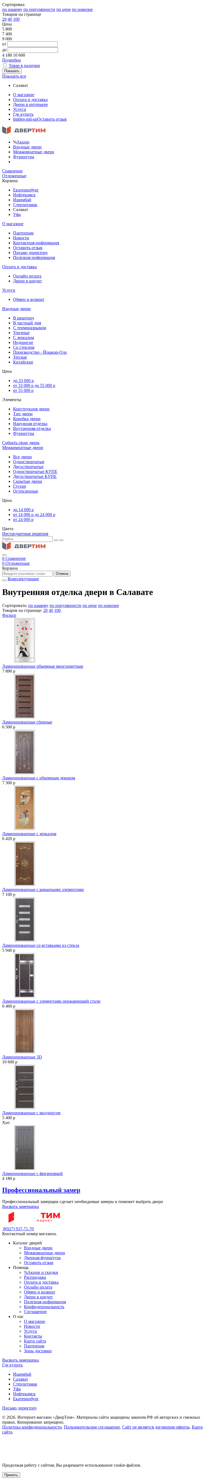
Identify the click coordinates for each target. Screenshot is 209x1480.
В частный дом (27, 323)
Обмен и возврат (28, 299)
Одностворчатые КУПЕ (35, 471)
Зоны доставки (38, 1350)
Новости (21, 238)
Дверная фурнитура (42, 1257)
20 (4, 19)
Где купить (23, 114)
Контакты (33, 1336)
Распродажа (35, 1277)
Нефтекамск (24, 195)
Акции (23, 142)
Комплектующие (23, 578)
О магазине (23, 94)
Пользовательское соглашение (92, 1427)
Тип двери (23, 413)
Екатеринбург (26, 190)
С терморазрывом (29, 327)
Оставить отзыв (40, 119)
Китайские (23, 362)
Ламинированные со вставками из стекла (40, 945)
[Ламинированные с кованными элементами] (104, 864)
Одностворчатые (28, 461)
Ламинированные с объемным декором (38, 778)
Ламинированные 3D (22, 1057)
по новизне (82, 9)
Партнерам (23, 233)
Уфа (17, 214)
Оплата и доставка (30, 99)
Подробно (11, 60)
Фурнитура (23, 156)
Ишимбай (22, 199)
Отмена (62, 574)
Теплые (20, 357)
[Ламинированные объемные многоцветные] (104, 641)
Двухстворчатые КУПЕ (35, 476)
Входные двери (27, 147)
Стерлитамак (25, 204)
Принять (11, 1475)
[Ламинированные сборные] (104, 697)
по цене (63, 9)
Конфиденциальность (44, 1306)
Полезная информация (34, 257)
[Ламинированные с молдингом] (104, 1087)
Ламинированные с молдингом (31, 1112)
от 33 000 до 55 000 (34, 385)
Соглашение (35, 1311)
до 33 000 (23, 380)
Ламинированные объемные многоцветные (42, 666)
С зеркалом (23, 337)
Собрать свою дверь (20, 442)
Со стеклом (23, 347)
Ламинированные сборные (27, 722)
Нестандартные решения (25, 533)
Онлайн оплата (27, 276)
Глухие (19, 486)
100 (16, 19)
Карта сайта (35, 1341)
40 (10, 19)
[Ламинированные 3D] (104, 1032)
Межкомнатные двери (33, 151)
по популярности (39, 9)
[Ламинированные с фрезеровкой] (104, 1148)
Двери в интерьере (30, 104)
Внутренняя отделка (32, 428)
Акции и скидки (41, 1272)
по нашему (12, 9)
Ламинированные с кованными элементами (43, 889)
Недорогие (23, 342)
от (4, 44)
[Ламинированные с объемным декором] (104, 753)
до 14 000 (23, 509)
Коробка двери (27, 418)
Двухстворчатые (28, 466)
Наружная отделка (30, 423)
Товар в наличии (24, 65)
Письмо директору (30, 252)
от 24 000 (23, 519)
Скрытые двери (27, 481)
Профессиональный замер (41, 1190)
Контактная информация (36, 242)
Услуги (19, 109)
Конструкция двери (31, 409)
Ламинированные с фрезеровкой (32, 1173)
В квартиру (23, 318)
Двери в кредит (27, 281)
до (4, 49)
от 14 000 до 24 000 (34, 514)
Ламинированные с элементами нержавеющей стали (51, 1001)
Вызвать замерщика (20, 1206)
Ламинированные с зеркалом (29, 833)
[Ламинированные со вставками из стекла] (104, 920)
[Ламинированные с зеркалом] (104, 808)
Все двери (22, 456)
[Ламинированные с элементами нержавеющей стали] (104, 976)
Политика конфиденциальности (32, 1427)
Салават (20, 1379)
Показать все (14, 76)
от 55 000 (23, 390)
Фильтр (9, 615)
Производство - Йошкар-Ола (40, 352)
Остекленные (25, 491)
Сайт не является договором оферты (156, 1427)
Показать (11, 71)
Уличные (21, 332)
